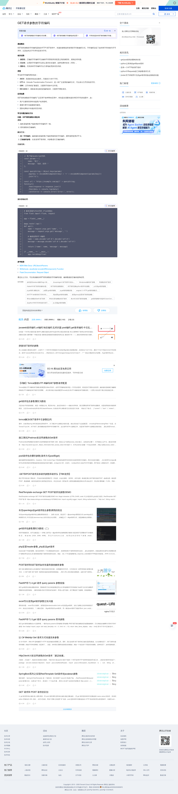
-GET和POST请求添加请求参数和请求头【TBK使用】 (45, 473)
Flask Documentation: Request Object (34, 272)
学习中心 (7, 748)
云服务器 (128, 92)
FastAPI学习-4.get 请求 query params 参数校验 (42, 582)
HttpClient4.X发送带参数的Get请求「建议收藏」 (42, 655)
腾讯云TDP (85, 745)
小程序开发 (130, 775)
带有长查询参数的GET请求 (58, 299)
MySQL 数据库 (131, 770)
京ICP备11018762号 (106, 790)
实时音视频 (129, 97)
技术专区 (7, 755)
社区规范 (123, 736)
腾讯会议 (44, 770)
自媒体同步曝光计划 (49, 736)
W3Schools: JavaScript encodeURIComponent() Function (42, 269)
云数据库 (112, 765)
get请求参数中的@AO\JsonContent (102, 299)
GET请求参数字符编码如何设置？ (67, 35)
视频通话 (95, 770)
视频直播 (163, 765)
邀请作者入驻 (47, 739)
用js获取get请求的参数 (60, 294)
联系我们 (123, 742)
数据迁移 (163, 775)
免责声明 (123, 739)
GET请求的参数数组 (57, 286)
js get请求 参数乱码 (33, 290)
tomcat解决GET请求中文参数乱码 (35, 419)
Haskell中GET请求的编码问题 (36, 286)
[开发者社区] (20, 8)
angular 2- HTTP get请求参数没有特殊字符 (88, 290)
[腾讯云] (7, 8)
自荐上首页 (46, 742)
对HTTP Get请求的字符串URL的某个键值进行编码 (38, 294)
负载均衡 (44, 775)
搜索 (154, 14)
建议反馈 (145, 8)
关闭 (159, 117)
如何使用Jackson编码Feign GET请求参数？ (38, 282)
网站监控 (146, 775)
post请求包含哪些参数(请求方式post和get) (39, 455)
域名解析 (129, 765)
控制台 (153, 8)
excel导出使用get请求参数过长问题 (36, 601)
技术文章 (7, 736)
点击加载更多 (67, 709)
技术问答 (7, 739)
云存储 (145, 765)
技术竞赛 (46, 745)
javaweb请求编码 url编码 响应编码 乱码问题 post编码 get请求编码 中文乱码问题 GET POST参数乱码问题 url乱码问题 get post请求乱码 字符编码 (56, 327)
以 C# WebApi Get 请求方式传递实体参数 (39, 637)
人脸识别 (27, 770)
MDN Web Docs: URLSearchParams (34, 265)
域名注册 (27, 765)
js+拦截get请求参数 (59, 303)
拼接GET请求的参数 (29, 345)
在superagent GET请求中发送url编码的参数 (64, 282)
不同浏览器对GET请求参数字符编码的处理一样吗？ (102, 35)
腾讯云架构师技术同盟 (89, 739)
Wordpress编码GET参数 (87, 282)
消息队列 (78, 765)
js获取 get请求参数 (50, 290)
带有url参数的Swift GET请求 (36, 299)
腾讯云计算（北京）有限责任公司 (75, 790)
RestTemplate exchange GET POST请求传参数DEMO (45, 492)
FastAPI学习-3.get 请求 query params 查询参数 (42, 619)
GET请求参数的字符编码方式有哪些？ (36, 35)
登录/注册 (168, 8)
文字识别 (78, 775)
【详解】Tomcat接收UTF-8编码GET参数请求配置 (43, 382)
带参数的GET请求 (105, 282)
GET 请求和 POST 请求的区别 (33, 691)
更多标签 (154, 83)
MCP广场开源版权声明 (127, 748)
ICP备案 (140, 92)
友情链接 (123, 745)
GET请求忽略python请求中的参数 (79, 286)
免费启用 (107, 370)
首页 (4, 14)
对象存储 (152, 92)
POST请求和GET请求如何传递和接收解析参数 (41, 564)
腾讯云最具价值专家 (88, 736)
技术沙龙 (7, 742)
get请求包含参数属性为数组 (32, 401)
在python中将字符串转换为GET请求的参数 (38, 303)
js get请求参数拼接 (66, 290)
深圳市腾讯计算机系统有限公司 (65, 787)
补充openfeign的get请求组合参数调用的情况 (40, 510)
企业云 (60, 770)
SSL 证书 (146, 770)
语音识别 (163, 770)
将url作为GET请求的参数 (79, 299)
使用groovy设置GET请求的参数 (82, 294)
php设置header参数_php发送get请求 (36, 546)
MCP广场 (55, 14)
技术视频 (7, 745)
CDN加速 (78, 770)
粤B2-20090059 (94, 787)
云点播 (141, 97)
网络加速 (95, 765)
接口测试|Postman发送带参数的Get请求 (38, 437)
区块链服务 (62, 765)
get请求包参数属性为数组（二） (34, 528)
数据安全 (27, 775)
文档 (137, 8)
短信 (59, 775)
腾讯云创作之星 (87, 742)
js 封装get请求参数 (100, 286)
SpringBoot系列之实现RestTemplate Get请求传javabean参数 (48, 673)
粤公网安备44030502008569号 (112, 787)
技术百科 (7, 752)
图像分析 (112, 770)
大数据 (111, 775)
